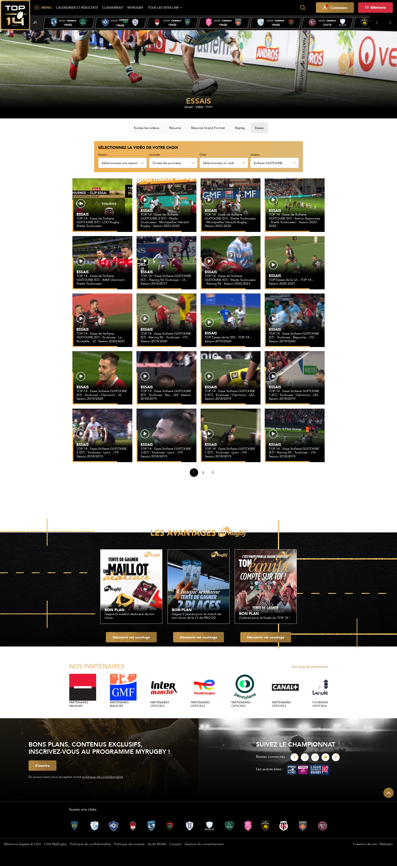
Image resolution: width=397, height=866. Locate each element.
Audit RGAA (157, 843)
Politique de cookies (129, 843)
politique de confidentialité (102, 776)
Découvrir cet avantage (131, 637)
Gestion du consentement (204, 844)
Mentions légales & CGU (22, 843)
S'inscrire (42, 765)
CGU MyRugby (55, 843)
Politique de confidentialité (90, 843)
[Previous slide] (377, 22)
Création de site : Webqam (373, 844)
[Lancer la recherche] (302, 7)
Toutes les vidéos (146, 127)
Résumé (175, 127)
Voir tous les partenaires (310, 666)
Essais (259, 127)
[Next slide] (390, 22)
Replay (240, 127)
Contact (175, 843)
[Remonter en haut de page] (388, 793)
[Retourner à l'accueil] (15, 14)
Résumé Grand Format (208, 127)
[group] (69, 23)
